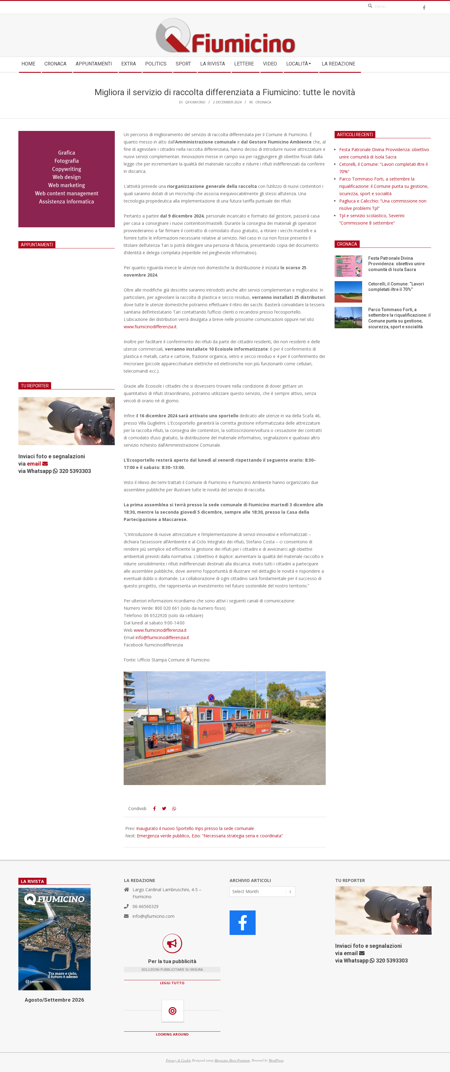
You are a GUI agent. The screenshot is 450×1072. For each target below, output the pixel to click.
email (34, 463)
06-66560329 (146, 906)
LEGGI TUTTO (172, 983)
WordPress (276, 1060)
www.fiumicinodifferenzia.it (150, 326)
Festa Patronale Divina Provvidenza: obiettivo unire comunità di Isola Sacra (396, 264)
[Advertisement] (66, 323)
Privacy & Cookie (178, 1060)
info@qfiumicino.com (153, 916)
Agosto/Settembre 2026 (54, 1000)
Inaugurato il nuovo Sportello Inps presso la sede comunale (195, 828)
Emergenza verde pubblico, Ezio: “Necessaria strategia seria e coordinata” (210, 836)
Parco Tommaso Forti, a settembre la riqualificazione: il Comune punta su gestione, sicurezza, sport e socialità (384, 186)
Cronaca (263, 102)
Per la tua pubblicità (172, 961)
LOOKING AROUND (172, 1034)
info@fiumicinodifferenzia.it (162, 637)
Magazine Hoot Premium (232, 1060)
